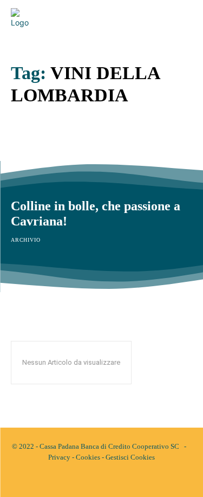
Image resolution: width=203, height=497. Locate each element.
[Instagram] (110, 479)
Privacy (59, 457)
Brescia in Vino (53, 146)
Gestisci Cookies (130, 457)
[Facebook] (92, 479)
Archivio (25, 165)
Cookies (88, 457)
